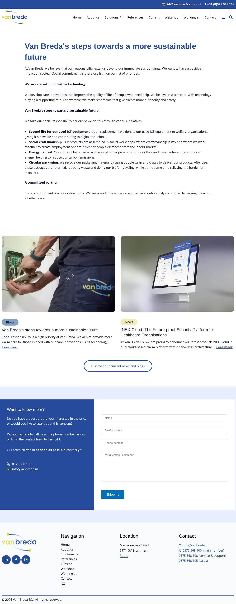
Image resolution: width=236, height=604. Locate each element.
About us (93, 17)
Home (77, 17)
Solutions (112, 17)
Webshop (171, 17)
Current (154, 17)
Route (124, 555)
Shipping (112, 494)
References (135, 17)
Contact (210, 17)
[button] (230, 17)
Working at (191, 17)
